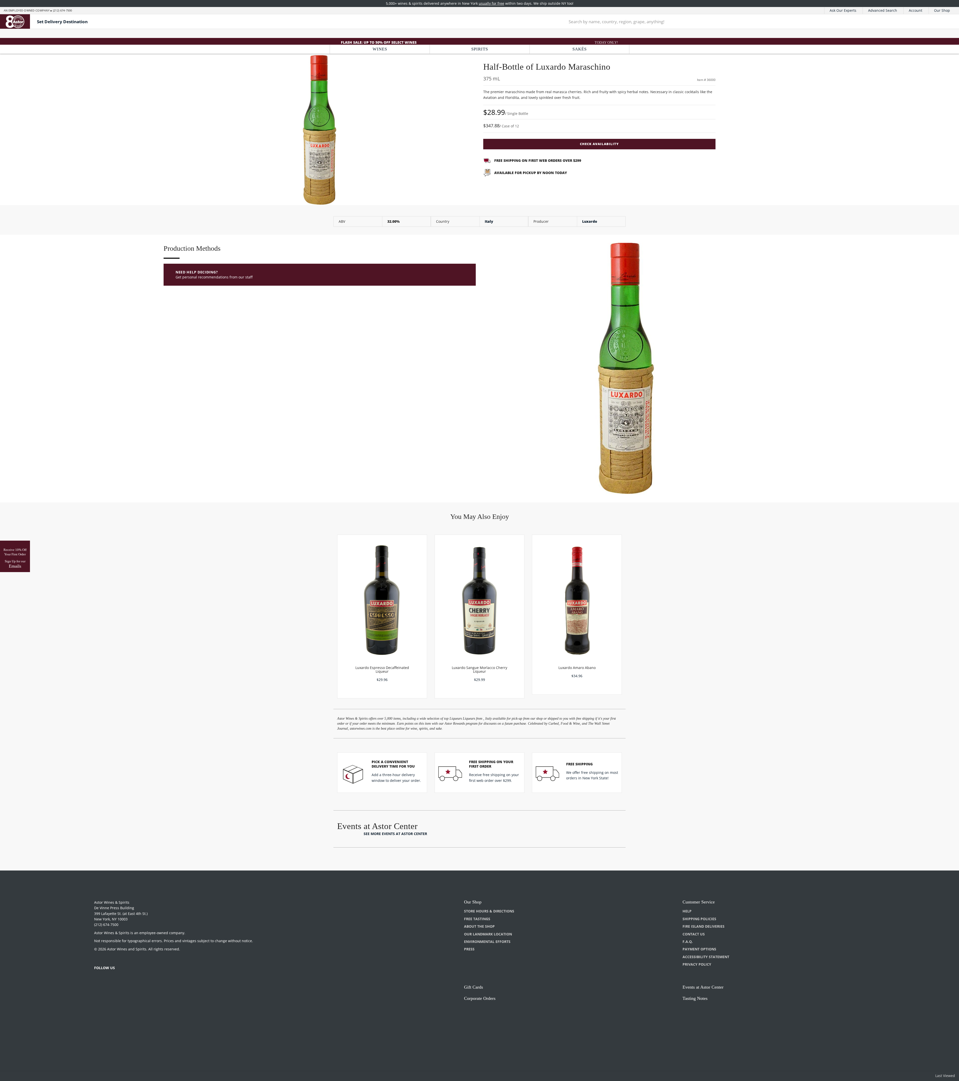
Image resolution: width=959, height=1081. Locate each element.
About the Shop (479, 926)
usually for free (491, 3)
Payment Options (699, 949)
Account (915, 10)
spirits (479, 49)
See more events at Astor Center (395, 833)
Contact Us (694, 934)
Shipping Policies (699, 918)
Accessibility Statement (706, 956)
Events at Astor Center (703, 987)
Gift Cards (473, 987)
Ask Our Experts (843, 10)
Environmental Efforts (487, 941)
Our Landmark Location (488, 934)
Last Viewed (945, 1075)
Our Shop (942, 10)
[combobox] (741, 21)
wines (380, 49)
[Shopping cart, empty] (942, 21)
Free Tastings (477, 918)
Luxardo (589, 221)
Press (469, 949)
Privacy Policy (697, 964)
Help (687, 911)
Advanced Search (882, 10)
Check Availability (599, 144)
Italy (489, 221)
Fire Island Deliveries (703, 926)
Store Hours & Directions (489, 911)
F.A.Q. (688, 941)
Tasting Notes (695, 998)
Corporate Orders (479, 998)
